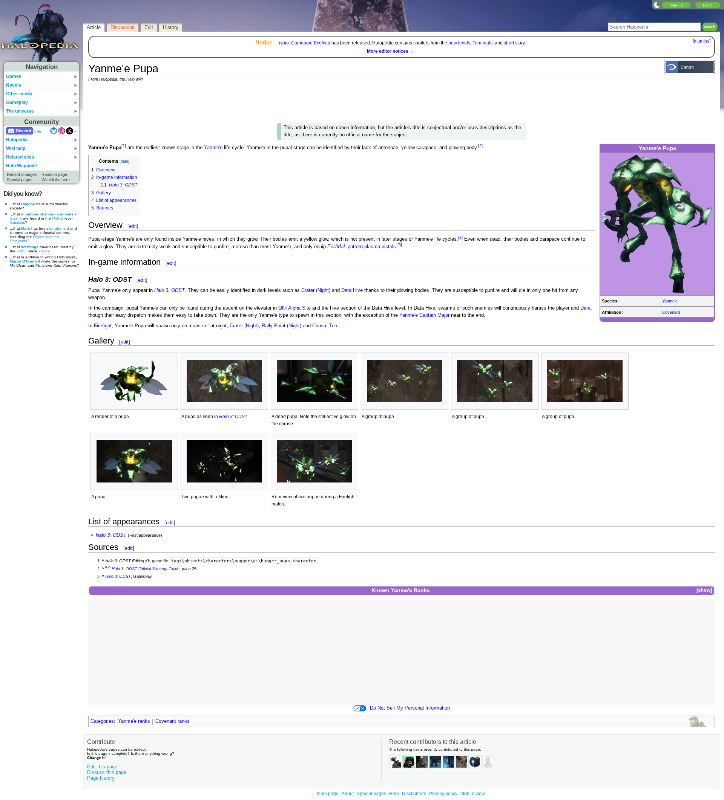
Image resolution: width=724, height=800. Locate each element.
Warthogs (29, 247)
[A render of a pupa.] (134, 381)
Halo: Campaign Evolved (304, 43)
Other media (19, 93)
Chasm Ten (324, 325)
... (75, 130)
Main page (328, 793)
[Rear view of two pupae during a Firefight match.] (314, 461)
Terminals (482, 43)
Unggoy (28, 204)
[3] (399, 245)
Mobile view (472, 793)
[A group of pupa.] (404, 381)
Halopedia (17, 139)
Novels (13, 85)
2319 (43, 251)
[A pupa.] (134, 461)
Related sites (20, 157)
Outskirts (17, 222)
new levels (459, 43)
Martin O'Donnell (25, 261)
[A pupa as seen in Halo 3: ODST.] (224, 381)
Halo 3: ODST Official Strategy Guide (145, 568)
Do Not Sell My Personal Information (410, 708)
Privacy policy (443, 793)
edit (133, 226)
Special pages (19, 179)
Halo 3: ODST (169, 290)
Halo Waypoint (21, 165)
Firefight (103, 325)
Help (394, 793)
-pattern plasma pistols (361, 247)
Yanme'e (670, 301)
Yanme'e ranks (134, 721)
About (348, 793)
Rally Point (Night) (281, 325)
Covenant (671, 312)
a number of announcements (47, 214)
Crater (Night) (315, 290)
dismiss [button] (701, 41)
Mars (25, 228)
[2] (480, 146)
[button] (704, 590)
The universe (20, 111)
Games (13, 76)
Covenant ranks (172, 721)
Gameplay (17, 102)
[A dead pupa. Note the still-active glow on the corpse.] (314, 381)
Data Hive (352, 290)
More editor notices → (390, 51)
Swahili (16, 218)
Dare (585, 308)
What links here (55, 179)
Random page (54, 174)
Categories (102, 721)
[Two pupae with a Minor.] (224, 461)
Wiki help (15, 148)
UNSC (22, 251)
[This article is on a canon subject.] (689, 66)
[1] (123, 146)
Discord (23, 130)
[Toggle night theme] (657, 4)
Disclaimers (414, 793)
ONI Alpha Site (294, 308)
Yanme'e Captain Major (424, 315)
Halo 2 (57, 218)
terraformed (59, 228)
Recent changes (22, 174)
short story (514, 43)
